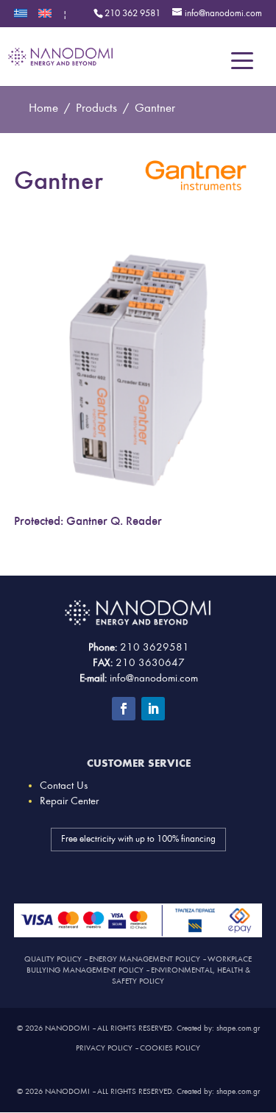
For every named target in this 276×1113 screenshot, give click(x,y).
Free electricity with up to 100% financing (138, 839)
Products (96, 108)
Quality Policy (53, 959)
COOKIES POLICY (170, 1048)
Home (43, 108)
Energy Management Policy (144, 959)
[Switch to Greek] (20, 18)
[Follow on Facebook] (123, 708)
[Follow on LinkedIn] (153, 708)
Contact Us (64, 785)
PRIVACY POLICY (104, 1048)
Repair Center (69, 801)
